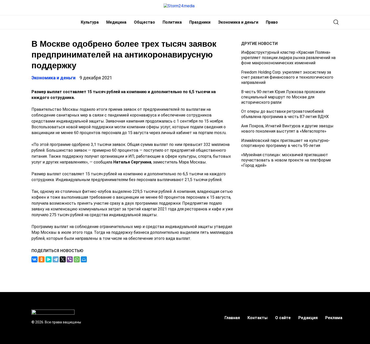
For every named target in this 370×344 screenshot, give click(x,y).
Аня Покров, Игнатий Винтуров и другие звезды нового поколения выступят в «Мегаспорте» (287, 129)
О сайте (283, 317)
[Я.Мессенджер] (49, 259)
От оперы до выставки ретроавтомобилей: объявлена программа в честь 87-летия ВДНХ (285, 114)
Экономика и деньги (238, 22)
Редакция (308, 317)
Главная (232, 317)
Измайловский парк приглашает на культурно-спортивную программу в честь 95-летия (285, 143)
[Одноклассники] (42, 259)
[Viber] (70, 259)
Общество (144, 22)
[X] (63, 259)
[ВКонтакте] (34, 259)
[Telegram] (56, 259)
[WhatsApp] (77, 259)
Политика (172, 22)
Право (272, 22)
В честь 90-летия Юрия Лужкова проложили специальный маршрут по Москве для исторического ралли (283, 97)
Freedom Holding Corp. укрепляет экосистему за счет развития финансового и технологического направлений (287, 77)
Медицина (116, 22)
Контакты (257, 317)
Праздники (199, 22)
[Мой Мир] (84, 259)
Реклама (333, 317)
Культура (90, 22)
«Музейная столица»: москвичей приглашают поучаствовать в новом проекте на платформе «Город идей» (286, 160)
